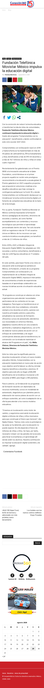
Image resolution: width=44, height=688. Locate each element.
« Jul (3, 656)
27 (22, 649)
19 (17, 644)
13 (22, 640)
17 (5, 644)
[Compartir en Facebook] (4, 117)
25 (11, 649)
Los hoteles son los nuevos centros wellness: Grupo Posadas (32, 512)
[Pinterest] (15, 80)
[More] (25, 80)
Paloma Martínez (11, 75)
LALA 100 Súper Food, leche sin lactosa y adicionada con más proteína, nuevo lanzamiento (10, 515)
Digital (8, 58)
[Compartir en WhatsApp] (14, 117)
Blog (9, 10)
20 (22, 644)
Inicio (4, 10)
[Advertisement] (22, 35)
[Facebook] (4, 80)
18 (11, 644)
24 (5, 649)
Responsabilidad (16, 58)
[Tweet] (9, 117)
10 (5, 640)
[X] (9, 80)
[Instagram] (7, 683)
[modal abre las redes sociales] (19, 117)
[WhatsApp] (20, 80)
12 (17, 640)
